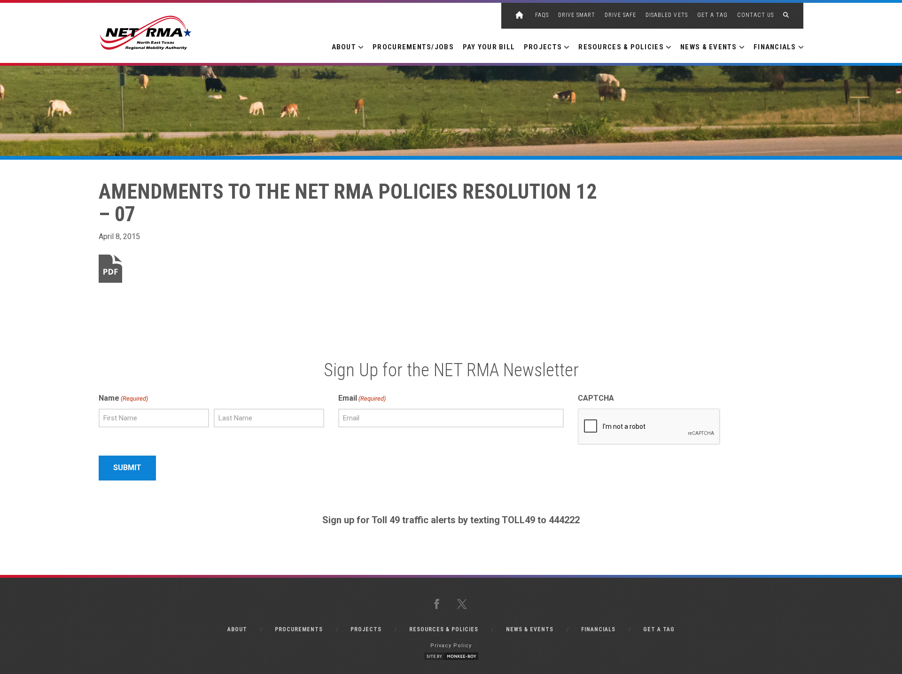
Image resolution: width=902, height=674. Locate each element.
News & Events (529, 629)
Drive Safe (620, 15)
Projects (365, 629)
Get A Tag (712, 15)
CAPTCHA (596, 398)
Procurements (299, 629)
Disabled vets (666, 15)
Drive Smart (576, 15)
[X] (463, 604)
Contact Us (755, 15)
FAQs (542, 15)
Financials (598, 629)
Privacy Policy (451, 646)
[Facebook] (438, 604)
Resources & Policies (443, 629)
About (237, 629)
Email (362, 398)
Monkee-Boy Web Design (451, 656)
